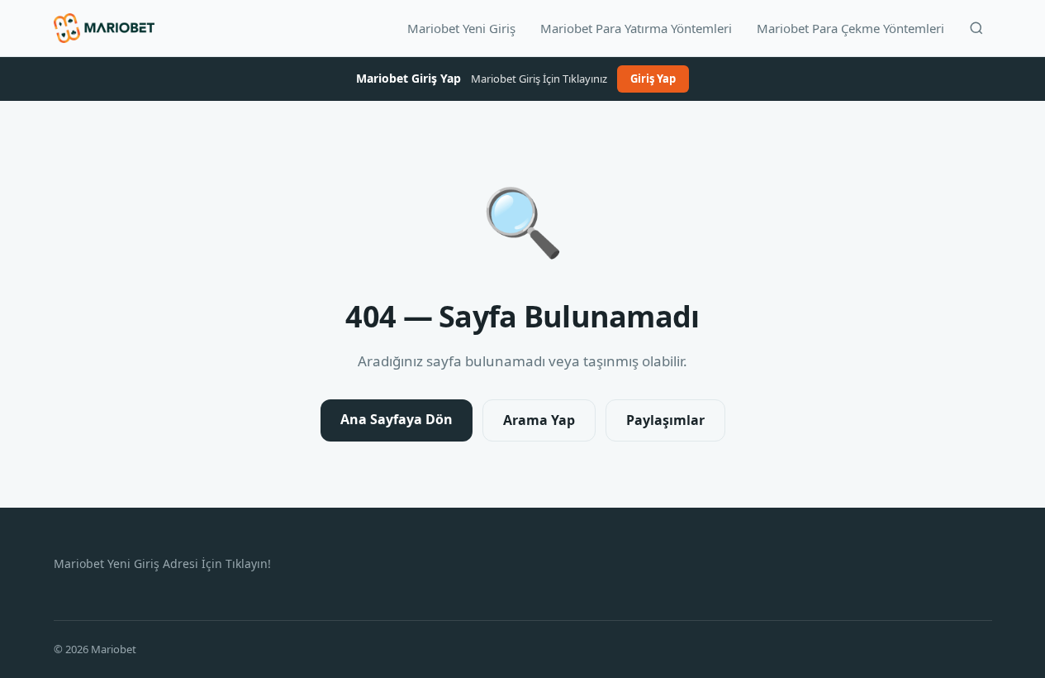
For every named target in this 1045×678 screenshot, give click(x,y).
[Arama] (976, 28)
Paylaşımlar (665, 420)
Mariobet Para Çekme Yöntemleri (850, 28)
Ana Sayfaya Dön (396, 419)
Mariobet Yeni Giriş (461, 28)
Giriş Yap (653, 78)
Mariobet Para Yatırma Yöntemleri (636, 28)
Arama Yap (539, 420)
